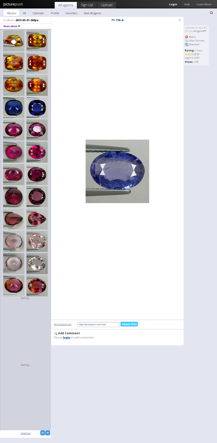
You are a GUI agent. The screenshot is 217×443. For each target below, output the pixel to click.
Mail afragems (92, 13)
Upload (106, 4)
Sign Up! (87, 4)
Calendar (38, 13)
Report (192, 36)
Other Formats (196, 40)
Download (193, 44)
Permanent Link (62, 324)
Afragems (65, 5)
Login (188, 57)
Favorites (71, 13)
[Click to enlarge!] (117, 171)
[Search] (211, 12)
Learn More (204, 4)
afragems (198, 31)
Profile (55, 13)
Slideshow (26, 433)
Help (187, 4)
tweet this (129, 324)
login (66, 337)
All (24, 13)
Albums (11, 13)
